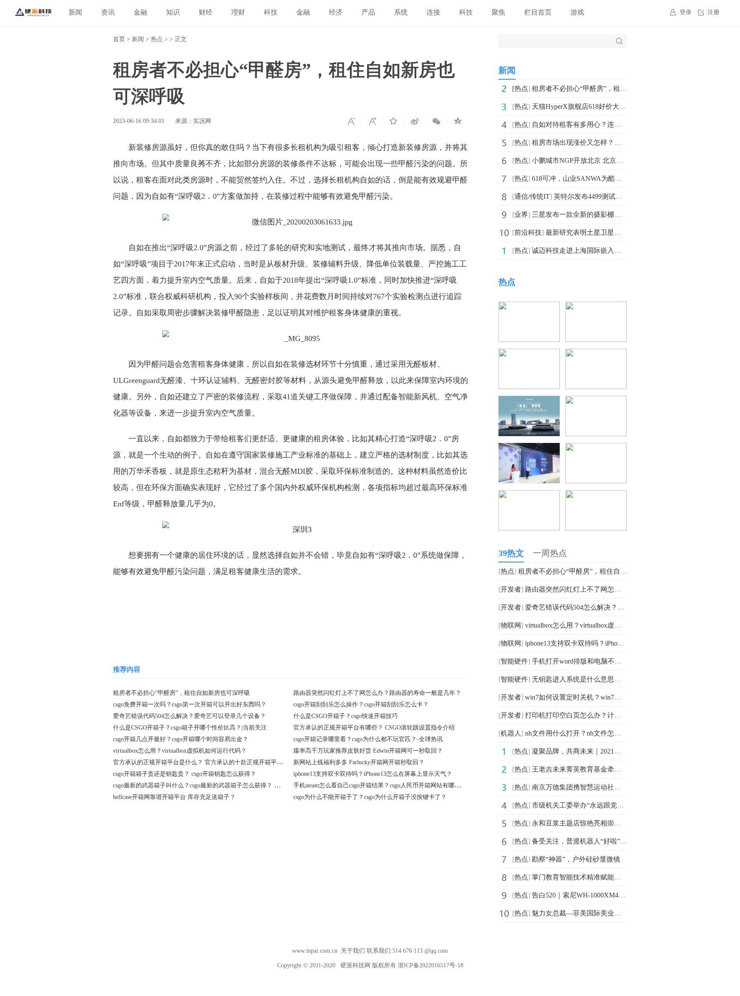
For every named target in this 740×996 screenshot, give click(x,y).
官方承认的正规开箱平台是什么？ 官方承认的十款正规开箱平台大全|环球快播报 (219, 762)
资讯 (108, 12)
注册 (713, 12)
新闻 (75, 12)
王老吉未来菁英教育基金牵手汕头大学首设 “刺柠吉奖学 (616, 769)
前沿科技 (528, 232)
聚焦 (498, 12)
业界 (521, 214)
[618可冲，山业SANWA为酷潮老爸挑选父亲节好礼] (596, 401)
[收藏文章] (393, 121)
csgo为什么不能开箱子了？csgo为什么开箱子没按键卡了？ (370, 797)
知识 (173, 12)
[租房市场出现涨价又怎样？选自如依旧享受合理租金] (596, 354)
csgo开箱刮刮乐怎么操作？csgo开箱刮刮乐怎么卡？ (361, 704)
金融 (140, 12)
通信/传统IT (532, 196)
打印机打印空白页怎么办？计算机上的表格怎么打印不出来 (614, 715)
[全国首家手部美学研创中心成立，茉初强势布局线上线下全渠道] (596, 495)
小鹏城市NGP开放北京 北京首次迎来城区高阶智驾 (608, 160)
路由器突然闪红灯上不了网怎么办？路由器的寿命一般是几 (614, 589)
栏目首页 (538, 12)
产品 (368, 12)
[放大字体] (372, 121)
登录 (686, 12)
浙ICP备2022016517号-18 (430, 965)
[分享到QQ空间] (457, 121)
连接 (433, 12)
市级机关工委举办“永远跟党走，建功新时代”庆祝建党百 (617, 805)
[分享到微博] (415, 121)
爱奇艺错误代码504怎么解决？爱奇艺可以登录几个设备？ (189, 716)
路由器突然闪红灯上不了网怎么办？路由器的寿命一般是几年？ (377, 693)
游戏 (577, 12)
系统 (401, 12)
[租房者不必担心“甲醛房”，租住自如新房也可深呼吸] (529, 307)
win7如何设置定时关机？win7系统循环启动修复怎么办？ (610, 697)
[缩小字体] (350, 121)
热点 (157, 39)
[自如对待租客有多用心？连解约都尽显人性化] (529, 354)
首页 (119, 39)
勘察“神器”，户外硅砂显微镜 (576, 859)
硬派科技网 (355, 965)
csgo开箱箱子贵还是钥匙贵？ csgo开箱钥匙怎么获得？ (184, 774)
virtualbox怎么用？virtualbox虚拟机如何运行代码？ (180, 751)
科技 (271, 12)
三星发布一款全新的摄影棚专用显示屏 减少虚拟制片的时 (618, 214)
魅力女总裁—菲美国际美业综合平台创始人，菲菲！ (610, 913)
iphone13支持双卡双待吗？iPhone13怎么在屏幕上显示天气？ (372, 774)
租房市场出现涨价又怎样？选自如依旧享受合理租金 (610, 142)
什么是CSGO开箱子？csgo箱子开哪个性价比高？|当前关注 (190, 727)
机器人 (511, 733)
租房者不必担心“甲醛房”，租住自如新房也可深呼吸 (181, 693)
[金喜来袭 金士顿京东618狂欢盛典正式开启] (596, 448)
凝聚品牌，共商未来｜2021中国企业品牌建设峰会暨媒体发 (621, 751)
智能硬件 (514, 661)
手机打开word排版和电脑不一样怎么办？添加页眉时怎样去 (621, 661)
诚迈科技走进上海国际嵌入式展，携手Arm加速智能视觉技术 (624, 250)
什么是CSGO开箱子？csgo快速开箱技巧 (345, 716)
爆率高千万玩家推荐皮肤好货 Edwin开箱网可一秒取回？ (368, 751)
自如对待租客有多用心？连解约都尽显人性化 (600, 124)
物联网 (511, 625)
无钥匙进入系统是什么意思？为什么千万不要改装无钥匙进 (621, 679)
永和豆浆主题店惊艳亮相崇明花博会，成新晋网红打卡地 (617, 823)
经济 (336, 12)
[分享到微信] (436, 121)
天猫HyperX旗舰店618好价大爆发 (582, 106)
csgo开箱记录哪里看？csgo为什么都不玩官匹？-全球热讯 (368, 739)
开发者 (511, 589)
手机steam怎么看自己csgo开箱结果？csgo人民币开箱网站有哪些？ (379, 785)
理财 (238, 12)
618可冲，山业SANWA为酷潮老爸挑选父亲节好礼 (607, 178)
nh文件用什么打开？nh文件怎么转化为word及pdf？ (601, 733)
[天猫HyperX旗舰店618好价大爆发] (596, 307)
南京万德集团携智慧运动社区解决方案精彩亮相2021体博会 (621, 787)
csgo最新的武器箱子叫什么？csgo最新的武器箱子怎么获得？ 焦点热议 (205, 785)
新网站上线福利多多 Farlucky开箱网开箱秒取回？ (358, 762)
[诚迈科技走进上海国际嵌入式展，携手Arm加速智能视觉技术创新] (529, 448)
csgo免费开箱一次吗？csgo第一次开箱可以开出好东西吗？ (189, 704)
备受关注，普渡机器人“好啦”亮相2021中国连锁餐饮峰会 (617, 841)
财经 (205, 12)
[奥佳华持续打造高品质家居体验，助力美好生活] (529, 495)
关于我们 (353, 951)
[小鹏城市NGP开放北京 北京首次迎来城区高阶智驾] (529, 401)
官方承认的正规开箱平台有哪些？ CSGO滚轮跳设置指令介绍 (374, 727)
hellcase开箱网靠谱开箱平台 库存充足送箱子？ (174, 797)
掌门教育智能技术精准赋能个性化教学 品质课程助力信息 (618, 877)
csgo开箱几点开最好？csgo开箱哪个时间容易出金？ (180, 739)
